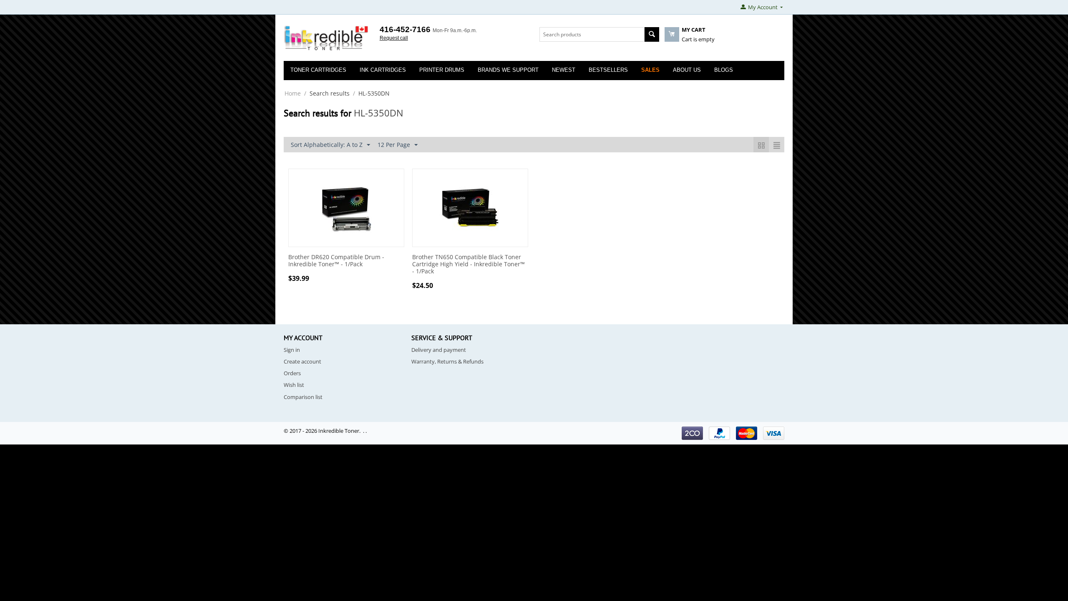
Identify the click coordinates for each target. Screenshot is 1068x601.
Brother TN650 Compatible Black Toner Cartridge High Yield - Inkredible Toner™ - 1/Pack (468, 264)
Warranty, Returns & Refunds (447, 361)
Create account (302, 361)
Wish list (294, 385)
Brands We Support (508, 70)
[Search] (652, 34)
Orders (292, 373)
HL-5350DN (378, 112)
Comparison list (303, 397)
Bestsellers (608, 70)
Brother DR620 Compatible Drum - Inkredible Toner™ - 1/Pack (336, 261)
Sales (650, 70)
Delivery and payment (438, 350)
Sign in (292, 350)
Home (293, 93)
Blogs (723, 70)
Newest (563, 70)
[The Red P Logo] (326, 38)
